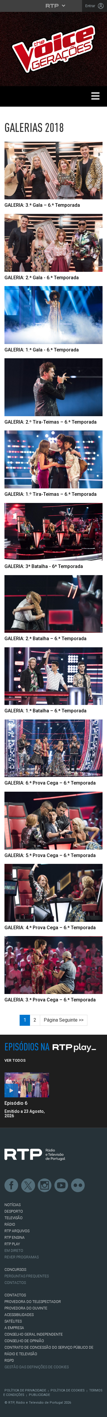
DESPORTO (13, 1211)
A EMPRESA (14, 1328)
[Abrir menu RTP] (53, 5)
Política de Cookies (68, 1390)
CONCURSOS (15, 1270)
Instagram (45, 1185)
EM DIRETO (13, 1251)
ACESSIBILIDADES (19, 1315)
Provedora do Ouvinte (25, 1308)
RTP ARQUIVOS (16, 1231)
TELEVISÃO (13, 1218)
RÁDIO (9, 1224)
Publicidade (39, 1395)
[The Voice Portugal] (53, 48)
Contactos (15, 1283)
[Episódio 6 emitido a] (26, 1085)
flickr (78, 1185)
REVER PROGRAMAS (21, 1257)
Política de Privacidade (25, 1390)
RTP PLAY (12, 1244)
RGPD (9, 1360)
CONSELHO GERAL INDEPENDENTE (33, 1334)
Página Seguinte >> (64, 1020)
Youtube (61, 1185)
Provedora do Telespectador (32, 1302)
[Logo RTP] (34, 1155)
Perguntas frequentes (26, 1276)
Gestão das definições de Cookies (36, 1367)
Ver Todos (15, 1060)
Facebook (11, 1185)
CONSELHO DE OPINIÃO (24, 1341)
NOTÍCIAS (12, 1205)
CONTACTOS (15, 1295)
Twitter (28, 1185)
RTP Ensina (14, 1237)
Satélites (13, 1321)
